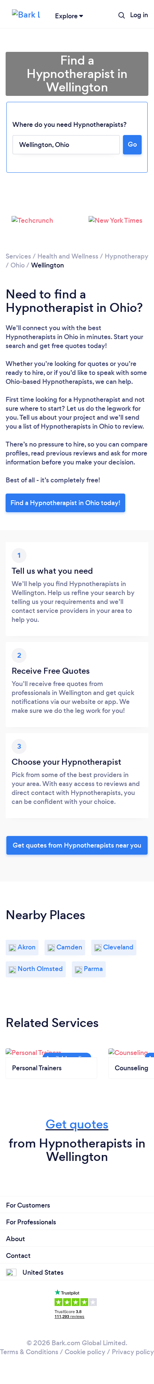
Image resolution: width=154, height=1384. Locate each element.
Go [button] (132, 144)
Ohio (17, 265)
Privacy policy (133, 1351)
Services (18, 256)
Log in (139, 14)
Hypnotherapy (126, 256)
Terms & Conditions (29, 1351)
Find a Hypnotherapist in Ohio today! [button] (65, 502)
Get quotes (77, 1124)
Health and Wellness (67, 256)
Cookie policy (85, 1351)
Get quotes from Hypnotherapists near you (77, 845)
